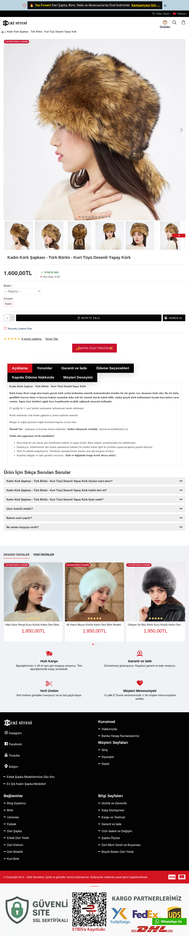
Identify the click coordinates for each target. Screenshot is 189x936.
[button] (7, 129)
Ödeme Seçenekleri (112, 368)
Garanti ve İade (74, 368)
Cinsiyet (8, 298)
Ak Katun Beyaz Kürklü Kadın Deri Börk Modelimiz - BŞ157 (95, 624)
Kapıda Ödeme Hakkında (33, 377)
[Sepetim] (183, 22)
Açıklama (20, 368)
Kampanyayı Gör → (146, 5)
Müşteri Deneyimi (78, 377)
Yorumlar (44, 368)
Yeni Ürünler (43, 554)
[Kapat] (165, 6)
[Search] (174, 22)
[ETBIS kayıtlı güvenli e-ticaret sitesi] (94, 912)
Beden (7, 285)
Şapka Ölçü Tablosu (94, 348)
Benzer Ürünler (17, 554)
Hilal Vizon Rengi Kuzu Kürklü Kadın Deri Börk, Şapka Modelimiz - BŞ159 (34, 624)
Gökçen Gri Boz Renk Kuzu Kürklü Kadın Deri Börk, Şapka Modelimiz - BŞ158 (156, 624)
